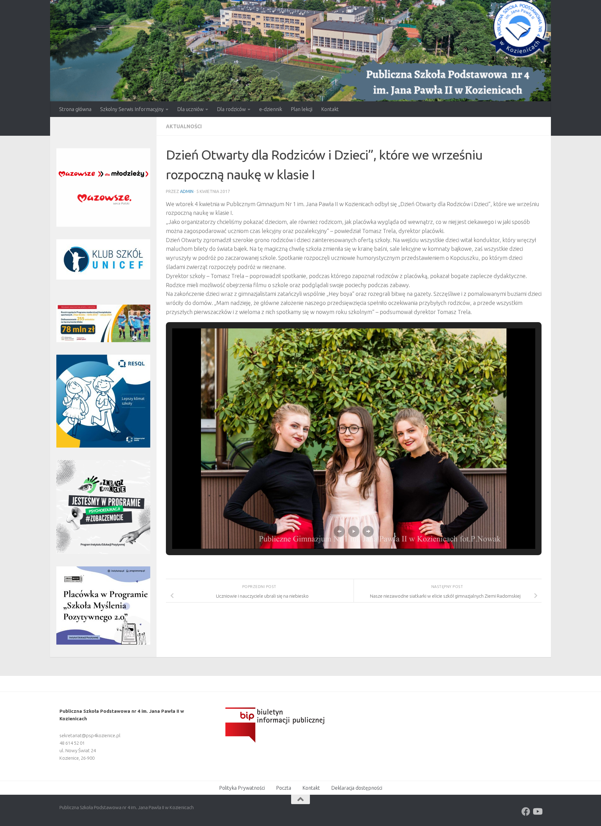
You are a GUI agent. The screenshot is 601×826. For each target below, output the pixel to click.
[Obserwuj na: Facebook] (525, 811)
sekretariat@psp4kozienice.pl (90, 735)
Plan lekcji (301, 109)
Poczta (283, 788)
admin (186, 191)
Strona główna (75, 109)
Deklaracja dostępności (356, 788)
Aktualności (184, 126)
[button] (339, 531)
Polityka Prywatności (242, 788)
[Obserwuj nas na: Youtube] (537, 811)
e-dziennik (270, 109)
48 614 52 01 (72, 743)
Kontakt (330, 109)
